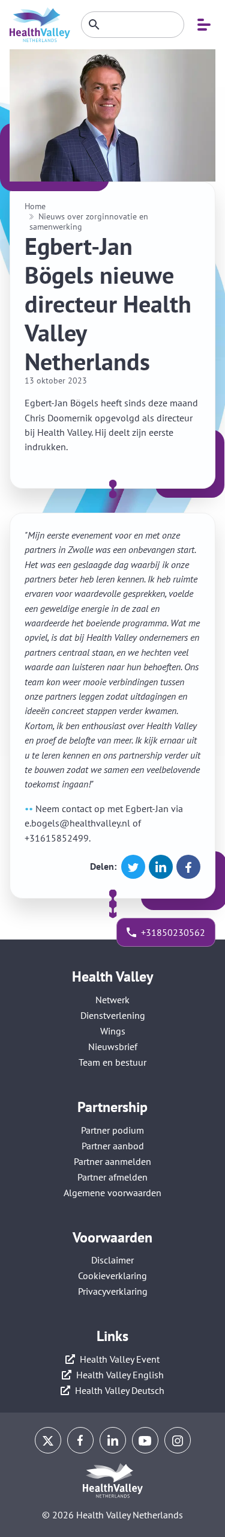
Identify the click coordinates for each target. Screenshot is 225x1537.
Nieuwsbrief (112, 1046)
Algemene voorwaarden (112, 1193)
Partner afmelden (112, 1177)
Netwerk (112, 1000)
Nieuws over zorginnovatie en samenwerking (88, 221)
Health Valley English (120, 1375)
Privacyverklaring (113, 1291)
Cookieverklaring (112, 1276)
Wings (112, 1031)
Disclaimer (112, 1260)
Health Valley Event (120, 1359)
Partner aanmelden (112, 1161)
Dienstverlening (112, 1015)
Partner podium (112, 1130)
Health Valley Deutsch (119, 1390)
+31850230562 (173, 932)
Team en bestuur (112, 1062)
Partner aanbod (113, 1146)
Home (35, 206)
